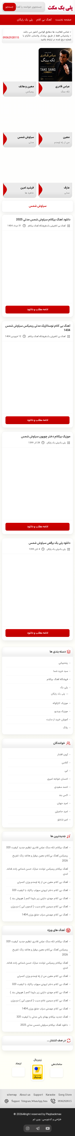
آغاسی (65, 763)
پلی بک (50, 225)
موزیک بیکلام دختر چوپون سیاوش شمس (45, 436)
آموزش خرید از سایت (57, 719)
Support (38, 1095)
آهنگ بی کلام (44, 20)
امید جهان (62, 803)
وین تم (36, 1119)
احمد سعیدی (61, 787)
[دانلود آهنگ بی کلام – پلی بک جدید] (60, 7)
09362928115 (65, 1101)
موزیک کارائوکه (60, 703)
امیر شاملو (63, 820)
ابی (66, 771)
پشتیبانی (63, 663)
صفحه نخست (63, 20)
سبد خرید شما (60, 671)
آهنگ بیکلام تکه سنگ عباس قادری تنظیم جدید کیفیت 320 (37, 848)
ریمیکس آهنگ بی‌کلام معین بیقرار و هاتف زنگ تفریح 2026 (40, 858)
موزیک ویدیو (61, 711)
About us (25, 1095)
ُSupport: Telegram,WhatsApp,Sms (29, 1101)
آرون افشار (62, 754)
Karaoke (50, 1095)
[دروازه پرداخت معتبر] (37, 1073)
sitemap (12, 1095)
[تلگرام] (37, 1128)
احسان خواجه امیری (57, 779)
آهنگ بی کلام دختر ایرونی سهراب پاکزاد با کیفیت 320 (40, 890)
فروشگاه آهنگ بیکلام (37, 225)
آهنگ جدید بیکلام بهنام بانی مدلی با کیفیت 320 (42, 1017)
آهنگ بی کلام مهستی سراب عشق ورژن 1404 (45, 915)
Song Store (65, 1095)
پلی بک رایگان (25, 20)
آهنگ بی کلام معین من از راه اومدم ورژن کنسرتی (42, 882)
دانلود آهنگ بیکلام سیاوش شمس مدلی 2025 (43, 219)
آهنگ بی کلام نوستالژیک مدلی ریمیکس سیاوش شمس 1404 (37, 328)
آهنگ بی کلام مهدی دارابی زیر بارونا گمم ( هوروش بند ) (39, 898)
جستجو (9, 7)
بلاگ (65, 728)
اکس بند (63, 795)
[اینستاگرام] (27, 1128)
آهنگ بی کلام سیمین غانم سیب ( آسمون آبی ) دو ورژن (39, 907)
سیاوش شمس (37, 206)
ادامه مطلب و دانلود (37, 309)
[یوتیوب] (48, 1128)
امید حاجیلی (61, 811)
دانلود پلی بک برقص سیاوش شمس (49, 543)
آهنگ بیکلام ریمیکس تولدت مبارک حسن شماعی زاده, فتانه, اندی (37, 871)
